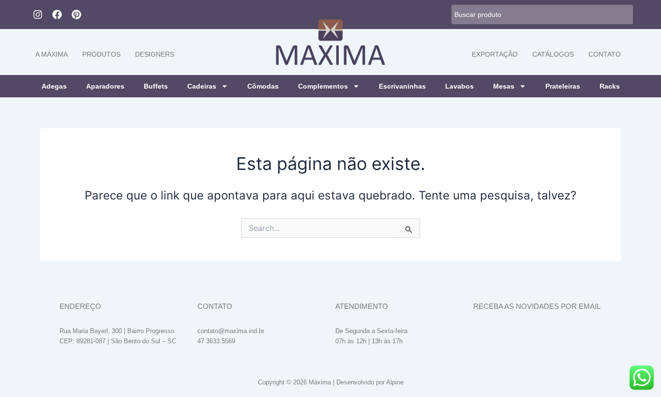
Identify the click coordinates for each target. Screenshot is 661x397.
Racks (610, 86)
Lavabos (459, 86)
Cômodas (263, 86)
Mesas (503, 86)
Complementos (323, 86)
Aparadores (105, 86)
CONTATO (604, 54)
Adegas (54, 86)
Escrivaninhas (402, 86)
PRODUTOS (101, 54)
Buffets (156, 86)
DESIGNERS (154, 54)
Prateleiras (562, 86)
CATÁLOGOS (553, 54)
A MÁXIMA (51, 54)
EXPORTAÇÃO (495, 54)
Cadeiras (201, 86)
